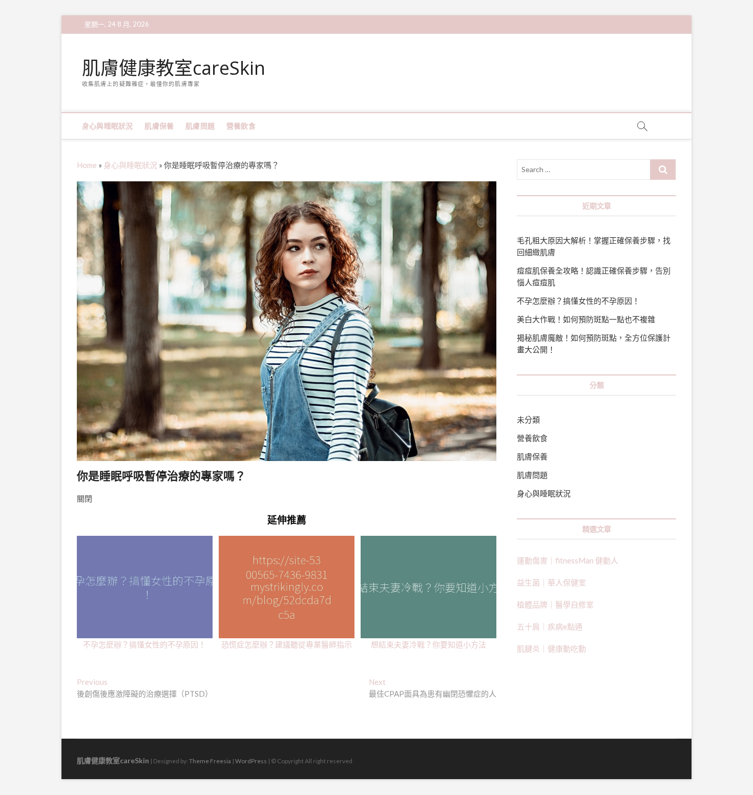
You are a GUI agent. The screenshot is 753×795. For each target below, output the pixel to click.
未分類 (528, 419)
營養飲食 (241, 125)
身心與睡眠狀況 (107, 125)
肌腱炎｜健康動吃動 (551, 648)
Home (87, 165)
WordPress (251, 761)
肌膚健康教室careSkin (173, 68)
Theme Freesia (210, 761)
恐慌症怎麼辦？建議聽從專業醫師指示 (286, 644)
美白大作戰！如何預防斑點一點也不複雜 (586, 319)
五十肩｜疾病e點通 (549, 626)
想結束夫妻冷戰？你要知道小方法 (428, 644)
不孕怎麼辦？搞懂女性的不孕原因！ (144, 644)
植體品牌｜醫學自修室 (555, 604)
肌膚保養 (159, 125)
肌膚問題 (200, 125)
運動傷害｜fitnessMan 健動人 (567, 560)
